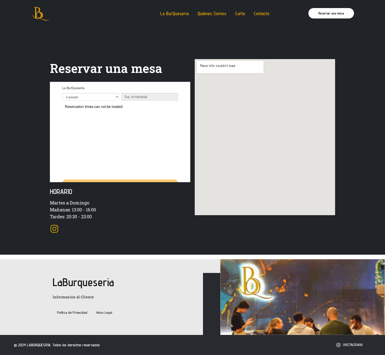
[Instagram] (54, 228)
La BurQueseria (174, 13)
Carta (240, 13)
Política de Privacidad (72, 312)
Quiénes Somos (212, 13)
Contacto (261, 13)
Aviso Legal (104, 312)
